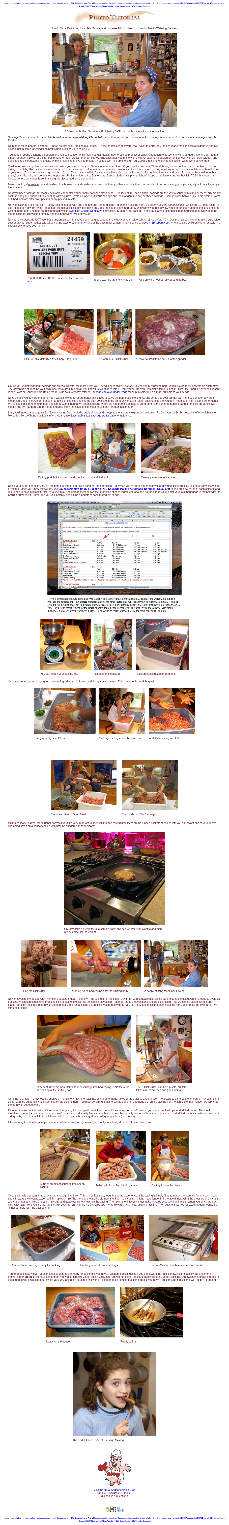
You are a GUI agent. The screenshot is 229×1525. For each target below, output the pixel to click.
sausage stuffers (29, 3)
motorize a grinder (144, 3)
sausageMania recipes (104, 3)
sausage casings (43, 3)
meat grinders (16, 3)
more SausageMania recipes (125, 3)
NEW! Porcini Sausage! (141, 6)
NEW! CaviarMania (122, 6)
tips (154, 3)
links (158, 3)
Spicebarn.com (160, 222)
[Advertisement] (114, 295)
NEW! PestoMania (188, 3)
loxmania (176, 3)
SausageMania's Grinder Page (109, 392)
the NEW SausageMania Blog (117, 1489)
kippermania (166, 3)
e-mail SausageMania (60, 3)
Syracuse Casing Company (85, 210)
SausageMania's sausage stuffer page (93, 415)
